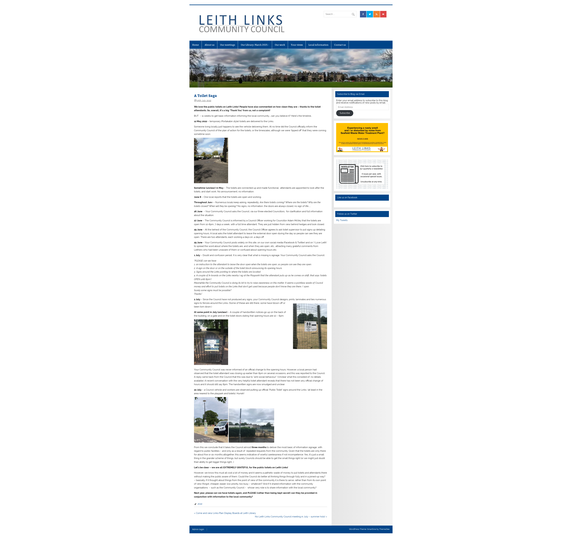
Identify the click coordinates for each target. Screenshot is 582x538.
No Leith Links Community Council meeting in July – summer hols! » (291, 516)
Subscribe (345, 113)
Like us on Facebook (347, 197)
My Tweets (342, 220)
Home (195, 44)
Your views (297, 44)
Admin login (198, 529)
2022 (200, 504)
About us (209, 44)
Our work (280, 44)
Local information (318, 44)
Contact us (340, 44)
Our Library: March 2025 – (255, 44)
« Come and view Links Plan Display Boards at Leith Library (225, 513)
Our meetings (227, 44)
